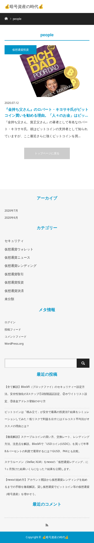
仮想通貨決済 (14, 291)
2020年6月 (11, 218)
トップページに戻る (47, 153)
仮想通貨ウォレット (19, 249)
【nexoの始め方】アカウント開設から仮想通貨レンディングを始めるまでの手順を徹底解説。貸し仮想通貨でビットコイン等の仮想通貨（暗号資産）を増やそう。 (47, 487)
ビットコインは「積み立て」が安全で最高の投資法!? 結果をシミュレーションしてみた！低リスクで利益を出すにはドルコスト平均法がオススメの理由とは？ (47, 419)
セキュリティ (14, 241)
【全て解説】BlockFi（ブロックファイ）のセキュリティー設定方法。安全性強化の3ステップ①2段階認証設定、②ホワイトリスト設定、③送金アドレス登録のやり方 (46, 394)
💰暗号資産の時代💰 (24, 6)
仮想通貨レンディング (21, 265)
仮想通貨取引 (14, 274)
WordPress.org (14, 344)
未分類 (9, 299)
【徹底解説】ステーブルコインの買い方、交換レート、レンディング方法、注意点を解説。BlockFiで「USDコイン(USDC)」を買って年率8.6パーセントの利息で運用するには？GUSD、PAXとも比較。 (47, 444)
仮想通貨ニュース (17, 257)
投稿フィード (13, 329)
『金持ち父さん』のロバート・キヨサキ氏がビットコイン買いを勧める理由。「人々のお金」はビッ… (47, 112)
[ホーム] (6, 18)
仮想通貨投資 (20, 50)
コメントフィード (15, 336)
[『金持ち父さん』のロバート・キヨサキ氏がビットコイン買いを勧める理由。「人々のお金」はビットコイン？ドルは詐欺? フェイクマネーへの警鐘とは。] (47, 71)
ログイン (10, 322)
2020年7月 (11, 210)
